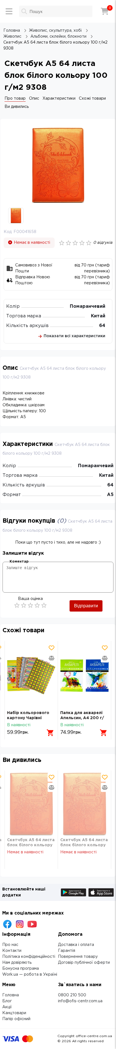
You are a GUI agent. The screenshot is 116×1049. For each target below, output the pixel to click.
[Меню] (9, 11)
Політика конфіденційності (28, 956)
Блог (7, 1001)
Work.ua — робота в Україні (29, 974)
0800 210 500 (72, 995)
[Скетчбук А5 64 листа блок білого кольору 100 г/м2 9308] (31, 804)
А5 (110, 495)
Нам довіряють (17, 962)
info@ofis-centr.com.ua (80, 1001)
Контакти (11, 950)
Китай (98, 316)
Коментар (19, 561)
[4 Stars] (37, 605)
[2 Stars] (23, 605)
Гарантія (66, 950)
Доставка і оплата (76, 945)
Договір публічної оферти (84, 962)
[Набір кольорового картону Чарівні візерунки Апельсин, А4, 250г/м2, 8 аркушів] (31, 675)
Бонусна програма (20, 968)
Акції (7, 1007)
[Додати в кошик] (50, 732)
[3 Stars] (30, 605)
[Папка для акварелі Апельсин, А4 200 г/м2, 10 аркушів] (84, 675)
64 (102, 326)
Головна (10, 995)
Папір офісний (16, 1019)
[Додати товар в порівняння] (51, 658)
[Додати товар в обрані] (51, 647)
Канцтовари (14, 1013)
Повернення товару (78, 956)
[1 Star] (17, 605)
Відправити (86, 605)
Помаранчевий (87, 306)
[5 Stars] (44, 605)
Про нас (10, 945)
